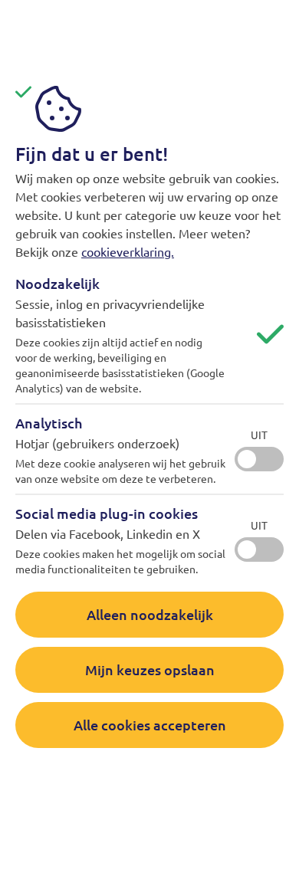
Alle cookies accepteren (150, 724)
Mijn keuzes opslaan (150, 669)
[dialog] (149, 438)
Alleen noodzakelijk (150, 614)
